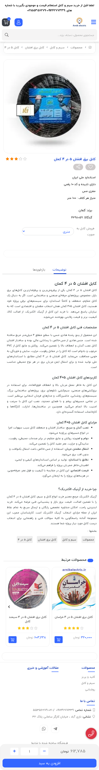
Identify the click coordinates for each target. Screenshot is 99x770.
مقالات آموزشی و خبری (42, 668)
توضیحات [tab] (59, 269)
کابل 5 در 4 (12, 47)
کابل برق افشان (34, 47)
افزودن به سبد (49, 763)
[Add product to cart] (58, 639)
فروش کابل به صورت (85, 231)
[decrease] (44, 751)
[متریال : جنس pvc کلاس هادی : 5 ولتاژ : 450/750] (27, 588)
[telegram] (55, 729)
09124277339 (73, 709)
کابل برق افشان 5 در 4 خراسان (74, 617)
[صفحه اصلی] (90, 47)
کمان (82, 210)
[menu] (93, 22)
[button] (90, 607)
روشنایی (90, 689)
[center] (7, 35)
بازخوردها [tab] (39, 269)
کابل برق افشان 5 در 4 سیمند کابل (28, 619)
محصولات (76, 47)
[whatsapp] (44, 729)
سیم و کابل (57, 47)
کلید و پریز (88, 676)
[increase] (14, 751)
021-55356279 (42, 709)
